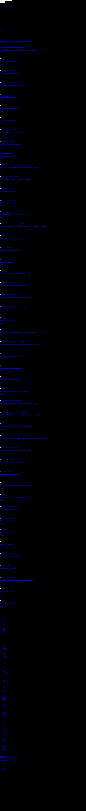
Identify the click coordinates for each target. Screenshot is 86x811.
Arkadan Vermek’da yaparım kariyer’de (13, 309)
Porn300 (4, 692)
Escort (4, 643)
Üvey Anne (5, 732)
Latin (4, 676)
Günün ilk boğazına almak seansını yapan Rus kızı (16, 427)
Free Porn (4, 9)
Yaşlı (3, 741)
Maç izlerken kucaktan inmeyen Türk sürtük (9, 760)
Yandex (4, 740)
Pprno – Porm (5, 702)
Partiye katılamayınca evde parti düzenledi (14, 132)
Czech (4, 638)
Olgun (4, 687)
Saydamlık (5, 767)
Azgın (4, 630)
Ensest (4, 641)
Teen (3, 723)
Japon (4, 670)
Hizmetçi (4, 663)
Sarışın (22, 41)
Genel (4, 655)
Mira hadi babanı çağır (7, 603)
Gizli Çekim (5, 656)
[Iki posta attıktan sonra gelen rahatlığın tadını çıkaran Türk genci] (13, 341)
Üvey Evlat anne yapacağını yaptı (11, 556)
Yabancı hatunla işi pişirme (5, 758)
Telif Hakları (5, 766)
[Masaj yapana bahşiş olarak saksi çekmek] (8, 270)
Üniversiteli (5, 731)
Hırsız (4, 664)
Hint (3, 662)
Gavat (4, 650)
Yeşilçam (4, 743)
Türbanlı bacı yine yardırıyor (9, 108)
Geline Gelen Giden (6, 591)
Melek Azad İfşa (3, 756)
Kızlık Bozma (5, 672)
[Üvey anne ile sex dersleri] (5, 117)
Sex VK (4, 716)
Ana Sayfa (5, 4)
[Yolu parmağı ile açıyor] (5, 541)
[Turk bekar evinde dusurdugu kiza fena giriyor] (9, 447)
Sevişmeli (4, 714)
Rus (3, 708)
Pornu (4, 700)
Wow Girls (5, 734)
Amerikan (4, 625)
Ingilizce (4, 667)
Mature (4, 682)
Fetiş (3, 647)
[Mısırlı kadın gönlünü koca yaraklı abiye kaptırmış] (10, 577)
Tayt (3, 722)
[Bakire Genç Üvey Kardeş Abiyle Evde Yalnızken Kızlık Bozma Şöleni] (15, 329)
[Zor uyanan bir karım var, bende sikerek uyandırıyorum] (11, 400)
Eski (3, 645)
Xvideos (4, 738)
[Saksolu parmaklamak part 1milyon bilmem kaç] (10, 388)
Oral (3, 689)
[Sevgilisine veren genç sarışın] (6, 471)
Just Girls (31, 41)
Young (4, 746)
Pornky (4, 695)
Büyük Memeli (5, 636)
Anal (3, 626)
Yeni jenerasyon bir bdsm (8, 568)
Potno (4, 701)
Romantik (4, 707)
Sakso (4, 709)
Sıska (4, 718)
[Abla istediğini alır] (4, 530)
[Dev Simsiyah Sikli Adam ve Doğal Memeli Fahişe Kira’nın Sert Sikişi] (14, 223)
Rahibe (4, 704)
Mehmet (1, 52)
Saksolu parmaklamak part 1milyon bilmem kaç (15, 391)
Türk (3, 5)
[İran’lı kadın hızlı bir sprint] (6, 153)
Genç (4, 654)
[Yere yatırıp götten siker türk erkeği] (7, 365)
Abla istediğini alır (6, 532)
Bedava (4, 633)
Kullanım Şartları (6, 765)
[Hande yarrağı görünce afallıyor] (7, 141)
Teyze (4, 724)
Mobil (4, 684)
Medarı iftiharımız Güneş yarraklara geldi (14, 214)
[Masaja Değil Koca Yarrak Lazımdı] (7, 235)
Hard (4, 659)
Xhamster (4, 735)
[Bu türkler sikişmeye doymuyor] (7, 376)
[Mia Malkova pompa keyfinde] (6, 506)
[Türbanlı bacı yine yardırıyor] (6, 105)
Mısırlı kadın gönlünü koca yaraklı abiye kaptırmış (16, 580)
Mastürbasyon (5, 681)
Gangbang (5, 649)
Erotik (4, 642)
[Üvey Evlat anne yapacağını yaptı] (7, 553)
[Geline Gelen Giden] (4, 588)
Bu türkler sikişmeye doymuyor (10, 379)
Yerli (3, 742)
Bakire (4, 631)
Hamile (4, 658)
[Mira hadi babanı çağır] (5, 600)
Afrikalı (4, 620)
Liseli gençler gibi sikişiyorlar (9, 73)
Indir (3, 666)
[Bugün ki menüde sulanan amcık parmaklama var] (10, 482)
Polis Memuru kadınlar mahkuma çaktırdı (14, 497)
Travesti (4, 726)
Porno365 (10, 41)
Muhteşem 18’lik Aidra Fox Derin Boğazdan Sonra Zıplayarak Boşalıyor (23, 438)
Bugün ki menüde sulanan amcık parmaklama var (16, 485)
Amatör (4, 13)
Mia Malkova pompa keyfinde (9, 509)
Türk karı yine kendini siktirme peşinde (13, 203)
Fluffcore (2, 30)
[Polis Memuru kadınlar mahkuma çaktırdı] (8, 494)
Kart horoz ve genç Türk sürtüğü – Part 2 (8, 759)
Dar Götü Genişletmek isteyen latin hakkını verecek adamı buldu (21, 415)
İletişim (4, 762)
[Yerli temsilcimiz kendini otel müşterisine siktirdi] (10, 294)
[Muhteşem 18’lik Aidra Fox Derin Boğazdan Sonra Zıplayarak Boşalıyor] (15, 435)
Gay (3, 651)
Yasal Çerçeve (5, 768)
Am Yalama (5, 623)
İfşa (3, 665)
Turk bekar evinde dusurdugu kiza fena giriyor (15, 450)
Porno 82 (4, 698)
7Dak (4, 617)
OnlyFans (4, 688)
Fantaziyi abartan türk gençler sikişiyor (13, 285)
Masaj (4, 680)
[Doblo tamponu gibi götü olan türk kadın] (8, 353)
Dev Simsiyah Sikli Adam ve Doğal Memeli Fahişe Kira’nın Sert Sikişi (22, 226)
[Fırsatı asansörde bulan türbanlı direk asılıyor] (9, 176)
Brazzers (4, 634)
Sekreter (4, 712)
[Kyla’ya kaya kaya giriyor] (5, 58)
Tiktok (4, 725)
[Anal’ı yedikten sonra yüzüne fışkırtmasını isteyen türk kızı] (12, 47)
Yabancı (4, 739)
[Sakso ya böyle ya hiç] (5, 259)
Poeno (4, 690)
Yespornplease (5, 744)
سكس (4, 750)
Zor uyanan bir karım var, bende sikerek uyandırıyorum (18, 403)
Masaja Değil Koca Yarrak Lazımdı (11, 238)
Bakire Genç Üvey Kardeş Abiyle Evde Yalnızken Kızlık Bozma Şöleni (22, 332)
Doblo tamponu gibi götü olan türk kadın (13, 356)
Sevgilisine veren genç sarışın (9, 474)
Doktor (4, 639)
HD (3, 8)
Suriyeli (4, 720)
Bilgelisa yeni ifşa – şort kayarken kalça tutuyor (9, 757)
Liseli (4, 679)
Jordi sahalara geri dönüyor (9, 191)
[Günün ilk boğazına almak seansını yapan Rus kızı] (10, 424)
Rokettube (19, 41)
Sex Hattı (4, 769)
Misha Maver (26, 41)
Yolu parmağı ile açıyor (7, 544)
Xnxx (4, 11)
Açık (3, 619)
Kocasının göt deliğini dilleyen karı (11, 85)
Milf (3, 683)
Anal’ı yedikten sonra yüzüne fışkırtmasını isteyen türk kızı (19, 50)
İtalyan (4, 668)
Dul (3, 640)
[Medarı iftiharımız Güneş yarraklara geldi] (8, 212)
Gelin (4, 653)
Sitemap (4, 770)
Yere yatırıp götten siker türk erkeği (11, 368)
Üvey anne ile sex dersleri (8, 120)
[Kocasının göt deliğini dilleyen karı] (7, 82)
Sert (3, 713)
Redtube (14, 41)
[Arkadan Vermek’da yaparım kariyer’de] (8, 306)
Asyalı (4, 629)
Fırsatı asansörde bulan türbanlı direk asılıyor (15, 179)
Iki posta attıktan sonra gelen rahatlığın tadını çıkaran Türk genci (21, 344)
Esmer (4, 646)
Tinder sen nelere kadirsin (8, 321)
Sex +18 (4, 715)
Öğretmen (4, 685)
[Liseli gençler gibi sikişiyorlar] (6, 70)
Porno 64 (4, 12)
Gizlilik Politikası (6, 763)
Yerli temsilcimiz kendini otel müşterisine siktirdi (16, 297)
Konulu (4, 7)
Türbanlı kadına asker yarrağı (10, 521)
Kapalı (4, 671)
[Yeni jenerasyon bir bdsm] (5, 565)
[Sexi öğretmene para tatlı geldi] (6, 247)
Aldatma (4, 621)
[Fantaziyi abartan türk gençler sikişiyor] (8, 282)
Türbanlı (4, 727)
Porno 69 (4, 697)
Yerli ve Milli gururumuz (8, 97)
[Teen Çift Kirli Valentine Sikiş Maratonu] (8, 459)
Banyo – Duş (5, 632)
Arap (4, 628)
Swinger (4, 721)
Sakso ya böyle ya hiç (7, 262)
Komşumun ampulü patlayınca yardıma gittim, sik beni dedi (19, 167)
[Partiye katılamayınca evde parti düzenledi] (9, 129)
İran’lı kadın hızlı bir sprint (9, 156)
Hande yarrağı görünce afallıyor (10, 144)
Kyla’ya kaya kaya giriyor (8, 61)
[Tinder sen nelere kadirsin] (5, 318)
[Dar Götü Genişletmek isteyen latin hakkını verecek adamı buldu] (13, 412)
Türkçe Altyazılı (6, 6)
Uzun (4, 733)
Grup (4, 657)
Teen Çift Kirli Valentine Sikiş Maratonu (13, 462)
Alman (4, 622)
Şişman (4, 717)
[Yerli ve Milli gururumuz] (5, 94)
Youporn (4, 747)
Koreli (4, 675)
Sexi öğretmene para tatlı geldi (10, 250)
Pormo (4, 691)
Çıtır (3, 637)
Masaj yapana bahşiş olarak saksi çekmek (13, 273)
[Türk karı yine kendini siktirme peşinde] (8, 200)
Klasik (4, 673)
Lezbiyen (4, 678)
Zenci (4, 748)
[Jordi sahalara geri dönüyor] (6, 188)
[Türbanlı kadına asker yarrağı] (6, 518)
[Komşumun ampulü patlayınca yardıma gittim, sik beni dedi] (12, 164)
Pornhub (6, 41)
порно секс (5, 749)
